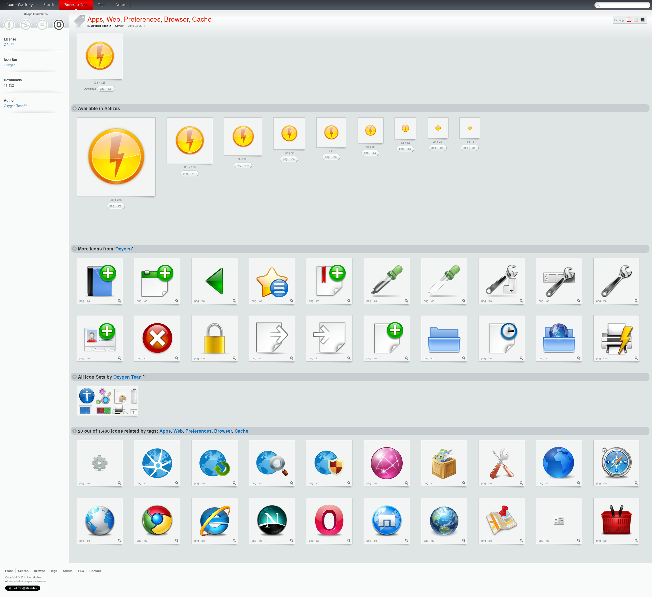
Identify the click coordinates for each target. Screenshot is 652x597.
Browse (39, 570)
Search (49, 5)
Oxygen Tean (13, 105)
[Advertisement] (168, 65)
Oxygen (9, 64)
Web (113, 19)
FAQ (81, 570)
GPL (7, 44)
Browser (176, 19)
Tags (101, 5)
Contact (95, 570)
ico (110, 88)
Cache (202, 19)
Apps (95, 19)
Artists (120, 5)
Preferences (142, 19)
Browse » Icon (76, 5)
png (102, 88)
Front (9, 570)
